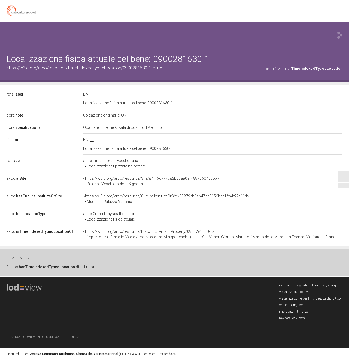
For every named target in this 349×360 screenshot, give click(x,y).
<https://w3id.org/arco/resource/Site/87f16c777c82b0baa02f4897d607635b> (151, 181)
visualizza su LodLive (294, 292)
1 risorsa (91, 267)
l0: (13, 140)
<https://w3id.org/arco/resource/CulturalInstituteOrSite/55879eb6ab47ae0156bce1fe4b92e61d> (166, 199)
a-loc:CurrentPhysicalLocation (109, 216)
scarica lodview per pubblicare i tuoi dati (44, 337)
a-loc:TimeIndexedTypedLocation (114, 163)
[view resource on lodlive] (339, 35)
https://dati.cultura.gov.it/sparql (314, 285)
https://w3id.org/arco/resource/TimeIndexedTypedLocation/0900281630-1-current (86, 68)
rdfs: (15, 94)
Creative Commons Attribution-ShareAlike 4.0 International (73, 354)
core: (15, 115)
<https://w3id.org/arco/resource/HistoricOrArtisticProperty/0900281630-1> (212, 234)
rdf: (13, 160)
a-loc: (16, 178)
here (172, 354)
